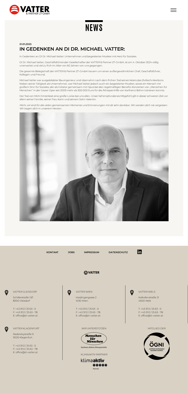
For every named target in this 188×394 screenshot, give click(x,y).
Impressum (91, 252)
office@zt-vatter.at (27, 315)
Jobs (71, 252)
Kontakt (52, 252)
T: (14, 308)
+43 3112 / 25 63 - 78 (26, 312)
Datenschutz (118, 252)
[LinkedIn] (139, 252)
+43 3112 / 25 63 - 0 (25, 308)
